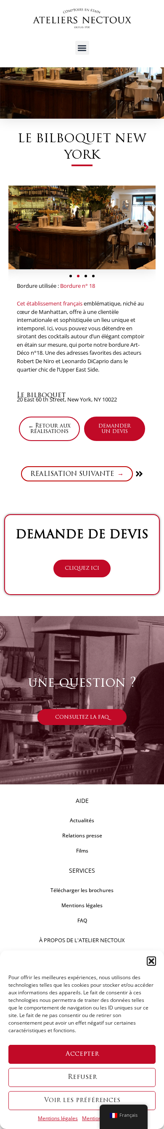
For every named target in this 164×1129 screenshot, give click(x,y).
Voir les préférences (82, 1100)
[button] (151, 961)
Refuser (82, 1077)
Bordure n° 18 (77, 286)
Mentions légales (58, 1118)
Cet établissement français (49, 303)
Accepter (82, 1054)
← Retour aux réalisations (49, 428)
